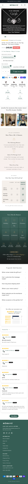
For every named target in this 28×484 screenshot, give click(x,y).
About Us (5, 441)
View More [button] (14, 416)
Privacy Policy (6, 460)
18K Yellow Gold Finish (8, 60)
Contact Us (5, 448)
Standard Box (6, 67)
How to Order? (6, 438)
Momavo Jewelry (16, 481)
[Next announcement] (25, 1)
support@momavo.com (8, 467)
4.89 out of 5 (17, 311)
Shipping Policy (6, 458)
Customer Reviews (7, 450)
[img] (5, 335)
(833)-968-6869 (6, 470)
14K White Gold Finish (8, 57)
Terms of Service (7, 463)
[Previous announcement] (2, 1)
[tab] (5, 36)
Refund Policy (6, 455)
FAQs (4, 443)
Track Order (5, 445)
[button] (2, 5)
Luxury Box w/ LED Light (18, 67)
